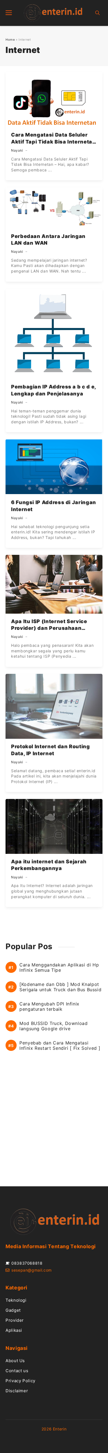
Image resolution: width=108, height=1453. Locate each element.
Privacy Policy (20, 1380)
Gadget (13, 1310)
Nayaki (17, 150)
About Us (15, 1360)
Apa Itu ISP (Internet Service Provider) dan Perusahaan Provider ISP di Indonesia (49, 628)
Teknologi (16, 1300)
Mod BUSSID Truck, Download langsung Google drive (53, 1026)
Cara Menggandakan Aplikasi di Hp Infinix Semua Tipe (59, 967)
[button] (97, 13)
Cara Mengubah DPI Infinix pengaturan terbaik (49, 1006)
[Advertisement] (54, 1125)
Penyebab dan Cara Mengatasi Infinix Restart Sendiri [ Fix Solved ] (59, 1045)
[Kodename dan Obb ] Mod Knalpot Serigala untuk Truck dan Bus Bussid (60, 987)
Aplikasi (14, 1330)
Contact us (17, 1370)
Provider (15, 1320)
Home (10, 40)
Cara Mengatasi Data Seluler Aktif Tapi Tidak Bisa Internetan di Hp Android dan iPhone (53, 141)
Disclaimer (17, 1390)
